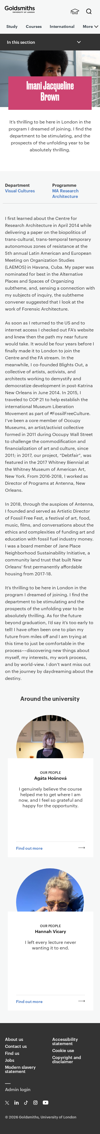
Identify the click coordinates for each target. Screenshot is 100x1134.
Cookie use (63, 1050)
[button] (78, 42)
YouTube (46, 1103)
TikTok (26, 1103)
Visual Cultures (20, 190)
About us (14, 1039)
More (88, 26)
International (62, 26)
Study (12, 26)
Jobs (9, 1060)
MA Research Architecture (65, 193)
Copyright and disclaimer (66, 1059)
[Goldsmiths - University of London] (19, 9)
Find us (12, 1053)
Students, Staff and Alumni (75, 11)
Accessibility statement (65, 1041)
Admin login (18, 1089)
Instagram (35, 1103)
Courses (34, 26)
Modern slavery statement (20, 1069)
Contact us (16, 1046)
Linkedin (16, 1103)
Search (89, 11)
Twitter (7, 1103)
